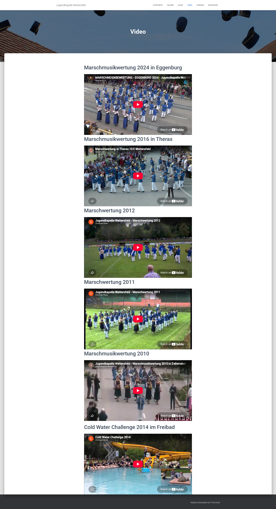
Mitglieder (213, 5)
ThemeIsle (215, 502)
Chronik (200, 5)
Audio (180, 5)
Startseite (158, 5)
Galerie (170, 5)
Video (189, 5)
